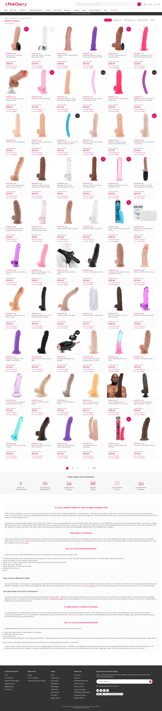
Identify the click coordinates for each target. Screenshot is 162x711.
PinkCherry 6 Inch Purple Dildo (144, 315)
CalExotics (54, 689)
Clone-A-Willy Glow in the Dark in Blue (118, 229)
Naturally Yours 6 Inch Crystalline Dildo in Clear (65, 186)
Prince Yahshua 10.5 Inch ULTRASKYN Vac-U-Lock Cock (118, 403)
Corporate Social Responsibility (80, 696)
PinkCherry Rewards (12, 681)
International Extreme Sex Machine (65, 359)
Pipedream (54, 687)
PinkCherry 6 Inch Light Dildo (15, 142)
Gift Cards (54, 681)
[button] (13, 10)
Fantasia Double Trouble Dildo (93, 315)
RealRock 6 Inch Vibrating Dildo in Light (67, 56)
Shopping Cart (10, 684)
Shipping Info (9, 687)
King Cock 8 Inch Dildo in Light (67, 229)
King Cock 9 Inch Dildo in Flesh (144, 272)
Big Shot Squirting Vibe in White (65, 403)
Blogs (30, 675)
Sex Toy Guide (33, 678)
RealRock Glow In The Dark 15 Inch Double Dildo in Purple (144, 99)
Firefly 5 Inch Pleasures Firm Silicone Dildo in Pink (41, 273)
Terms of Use (79, 684)
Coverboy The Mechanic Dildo (92, 272)
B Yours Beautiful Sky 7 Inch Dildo (117, 359)
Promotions (55, 678)
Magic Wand (55, 698)
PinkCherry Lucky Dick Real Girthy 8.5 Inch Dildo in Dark (41, 186)
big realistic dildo (57, 599)
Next (94, 468)
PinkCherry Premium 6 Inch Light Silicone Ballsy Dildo (117, 143)
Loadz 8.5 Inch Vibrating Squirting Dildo (14, 56)
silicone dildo (46, 646)
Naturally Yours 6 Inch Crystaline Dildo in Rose (39, 229)
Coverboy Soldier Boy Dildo (66, 315)
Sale (52, 675)
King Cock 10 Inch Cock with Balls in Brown (117, 316)
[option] (81, 13)
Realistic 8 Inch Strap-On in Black (66, 273)
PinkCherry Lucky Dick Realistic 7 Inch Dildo (144, 143)
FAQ (6, 675)
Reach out (102, 648)
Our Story (77, 675)
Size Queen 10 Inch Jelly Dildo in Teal (16, 446)
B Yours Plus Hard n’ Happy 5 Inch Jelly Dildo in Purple (15, 403)
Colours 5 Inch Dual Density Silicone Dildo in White (15, 186)
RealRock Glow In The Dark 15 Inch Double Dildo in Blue (67, 143)
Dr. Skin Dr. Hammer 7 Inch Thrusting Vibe (15, 99)
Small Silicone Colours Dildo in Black (42, 359)
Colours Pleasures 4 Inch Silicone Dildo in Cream (91, 403)
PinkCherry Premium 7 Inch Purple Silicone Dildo (14, 359)
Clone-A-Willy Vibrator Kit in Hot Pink (117, 446)
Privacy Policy (79, 687)
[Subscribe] (150, 681)
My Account (9, 678)
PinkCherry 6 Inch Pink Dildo (41, 99)
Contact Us (9, 689)
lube (26, 543)
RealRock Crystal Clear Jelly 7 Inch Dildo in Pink (118, 186)
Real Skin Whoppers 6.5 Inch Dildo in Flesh (15, 316)
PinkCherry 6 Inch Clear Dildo (92, 229)
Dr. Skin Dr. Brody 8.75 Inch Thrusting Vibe (117, 56)
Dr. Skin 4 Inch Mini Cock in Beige (40, 403)
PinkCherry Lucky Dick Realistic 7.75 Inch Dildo (93, 143)
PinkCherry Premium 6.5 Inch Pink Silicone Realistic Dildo (143, 56)
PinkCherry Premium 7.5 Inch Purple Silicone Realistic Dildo (92, 56)
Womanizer (55, 692)
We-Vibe (54, 695)
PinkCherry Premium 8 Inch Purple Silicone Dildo (65, 446)
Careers (77, 678)
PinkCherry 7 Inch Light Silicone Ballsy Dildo (42, 143)
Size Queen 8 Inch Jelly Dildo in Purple (16, 273)
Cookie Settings (79, 690)
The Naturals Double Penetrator (90, 446)
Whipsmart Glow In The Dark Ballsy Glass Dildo (41, 56)
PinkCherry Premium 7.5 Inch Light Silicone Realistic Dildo (66, 99)
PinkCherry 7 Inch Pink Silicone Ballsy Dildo (118, 99)
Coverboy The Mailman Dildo (143, 359)
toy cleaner (90, 586)
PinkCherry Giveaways (82, 692)
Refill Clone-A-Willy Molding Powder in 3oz (143, 229)
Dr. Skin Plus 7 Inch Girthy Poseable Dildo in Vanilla (91, 359)
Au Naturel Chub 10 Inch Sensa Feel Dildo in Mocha (118, 273)
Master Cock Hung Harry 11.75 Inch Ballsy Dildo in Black (42, 316)
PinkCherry (54, 684)
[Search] (139, 4)
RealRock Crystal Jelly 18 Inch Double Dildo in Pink (92, 99)
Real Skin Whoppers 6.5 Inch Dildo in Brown (41, 446)
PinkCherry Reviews (81, 681)
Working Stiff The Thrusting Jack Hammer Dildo (92, 186)
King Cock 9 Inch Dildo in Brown (144, 445)
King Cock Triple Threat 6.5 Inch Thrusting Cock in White (143, 186)
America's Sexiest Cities (36, 681)
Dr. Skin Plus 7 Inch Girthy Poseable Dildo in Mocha (14, 229)
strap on (52, 597)
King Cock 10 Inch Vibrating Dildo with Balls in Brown (143, 403)
